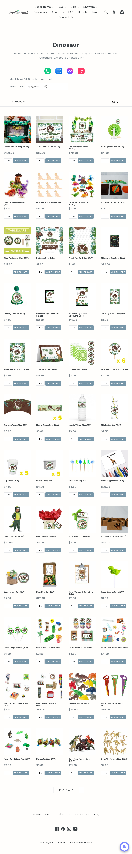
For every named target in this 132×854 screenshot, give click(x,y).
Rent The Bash (57, 842)
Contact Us (66, 17)
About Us (58, 12)
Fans (95, 12)
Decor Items (45, 6)
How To (83, 12)
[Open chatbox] (124, 847)
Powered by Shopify (81, 842)
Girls (75, 6)
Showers (91, 6)
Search (49, 814)
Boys (63, 6)
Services (41, 12)
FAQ (71, 12)
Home (37, 814)
